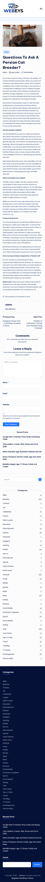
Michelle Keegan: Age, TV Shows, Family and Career (20, 465)
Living (5, 579)
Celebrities (7, 512)
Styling (5, 625)
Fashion (6, 533)
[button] (10, 309)
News (6, 52)
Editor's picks (8, 520)
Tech (5, 629)
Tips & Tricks (7, 637)
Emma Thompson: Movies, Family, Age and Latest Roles (22, 458)
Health (5, 549)
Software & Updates (11, 612)
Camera (6, 503)
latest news (7, 570)
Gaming (6, 545)
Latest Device (8, 566)
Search (5, 857)
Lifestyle (6, 575)
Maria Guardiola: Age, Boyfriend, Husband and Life (22, 452)
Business (6, 499)
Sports (5, 616)
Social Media (8, 608)
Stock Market (8, 621)
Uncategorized (8, 654)
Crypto (5, 516)
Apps (5, 495)
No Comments (28, 72)
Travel (5, 642)
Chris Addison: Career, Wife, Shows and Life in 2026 (20, 445)
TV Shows (6, 650)
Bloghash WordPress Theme (22, 878)
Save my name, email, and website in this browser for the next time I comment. (21, 417)
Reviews (6, 604)
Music (5, 591)
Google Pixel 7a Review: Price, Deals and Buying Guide (21, 438)
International (8, 558)
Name (6, 382)
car (4, 507)
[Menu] (41, 8)
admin (8, 304)
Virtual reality (8, 658)
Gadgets (6, 541)
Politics (5, 600)
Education (6, 524)
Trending (6, 646)
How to (5, 554)
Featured (6, 537)
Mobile (5, 583)
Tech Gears (7, 633)
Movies (5, 587)
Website (6, 405)
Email (5, 393)
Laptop (5, 562)
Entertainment (8, 528)
